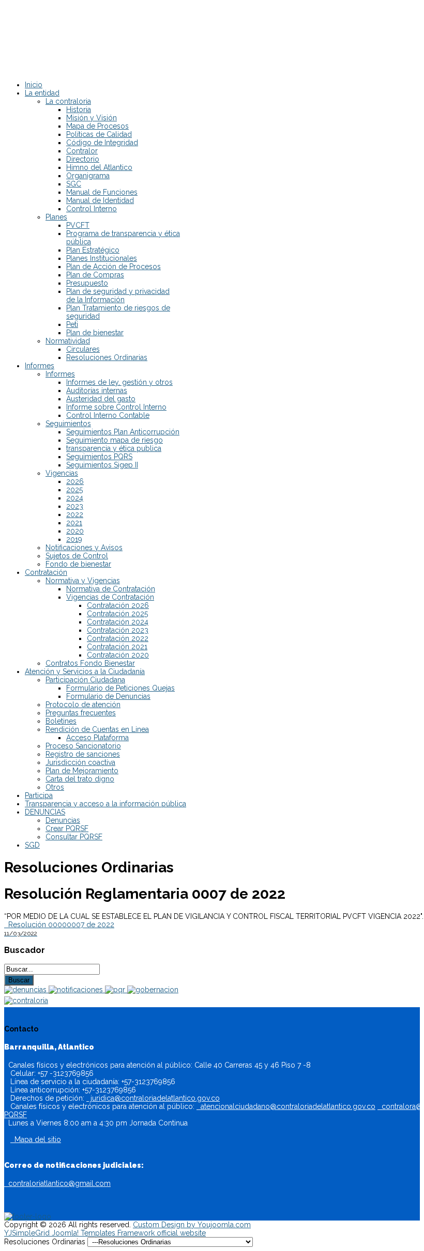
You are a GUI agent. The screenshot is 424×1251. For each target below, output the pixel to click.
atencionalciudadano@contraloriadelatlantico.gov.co (285, 1106)
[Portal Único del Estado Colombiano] (27, 1216)
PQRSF (15, 1115)
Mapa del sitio (35, 1139)
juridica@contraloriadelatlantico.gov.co (153, 1098)
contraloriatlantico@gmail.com (57, 1183)
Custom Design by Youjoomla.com (192, 1225)
